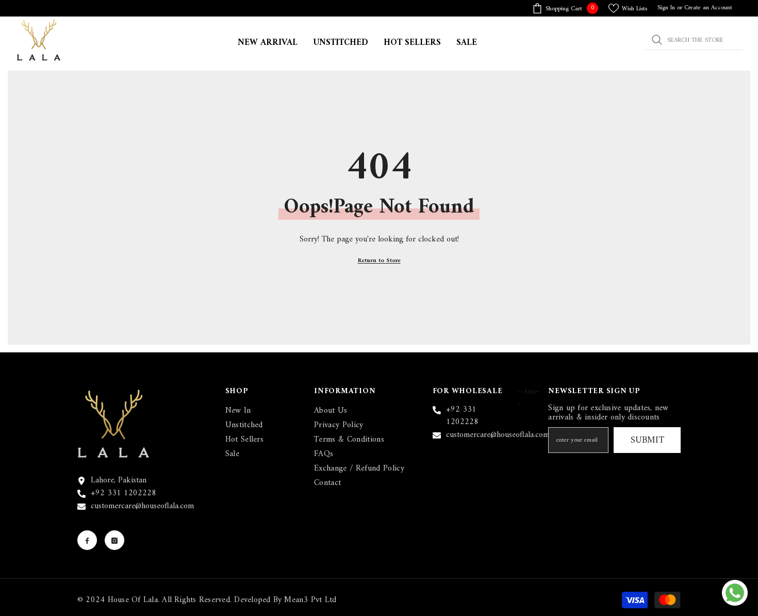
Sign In (666, 8)
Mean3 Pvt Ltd (310, 600)
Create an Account (708, 8)
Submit (647, 440)
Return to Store (379, 260)
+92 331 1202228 (123, 493)
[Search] (694, 39)
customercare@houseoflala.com (142, 506)
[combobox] (694, 39)
